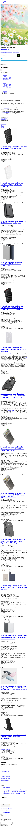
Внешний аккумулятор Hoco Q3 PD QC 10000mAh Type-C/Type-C (13, 222)
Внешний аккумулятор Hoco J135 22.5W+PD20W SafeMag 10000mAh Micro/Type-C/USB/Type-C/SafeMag (13, 395)
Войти (4, 1)
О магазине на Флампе (6, 776)
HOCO (2, 125)
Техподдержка (6, 79)
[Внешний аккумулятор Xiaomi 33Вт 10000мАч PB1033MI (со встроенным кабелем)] (9, 582)
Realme (2, 126)
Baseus (2, 122)
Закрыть (6, 825)
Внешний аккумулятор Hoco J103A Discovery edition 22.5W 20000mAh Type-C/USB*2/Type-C (13, 495)
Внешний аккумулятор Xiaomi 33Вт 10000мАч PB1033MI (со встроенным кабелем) (14, 587)
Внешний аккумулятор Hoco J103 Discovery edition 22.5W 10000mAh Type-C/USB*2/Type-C (12, 448)
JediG (20, 810)
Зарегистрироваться (7, 2)
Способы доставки (5, 780)
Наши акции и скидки (5, 778)
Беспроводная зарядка (5, 749)
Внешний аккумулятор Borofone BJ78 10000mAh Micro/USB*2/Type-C (14, 147)
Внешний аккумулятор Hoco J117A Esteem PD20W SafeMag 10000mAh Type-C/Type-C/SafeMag (13, 541)
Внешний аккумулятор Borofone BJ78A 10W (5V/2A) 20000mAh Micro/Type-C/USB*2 (12, 184)
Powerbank (6, 108)
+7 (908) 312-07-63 (5, 49)
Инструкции (8, 87)
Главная (5, 91)
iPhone (25, 357)
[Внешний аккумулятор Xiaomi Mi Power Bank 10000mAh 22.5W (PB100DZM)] (9, 259)
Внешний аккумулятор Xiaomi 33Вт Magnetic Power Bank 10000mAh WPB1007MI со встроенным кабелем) (14, 688)
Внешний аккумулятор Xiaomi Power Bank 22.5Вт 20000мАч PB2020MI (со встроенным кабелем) (14, 637)
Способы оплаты (4, 782)
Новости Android (7, 78)
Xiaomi (2, 127)
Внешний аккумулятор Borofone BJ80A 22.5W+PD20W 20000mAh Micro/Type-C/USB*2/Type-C (12, 307)
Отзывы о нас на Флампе (6, 808)
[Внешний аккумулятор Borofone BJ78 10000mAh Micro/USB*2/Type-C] (9, 144)
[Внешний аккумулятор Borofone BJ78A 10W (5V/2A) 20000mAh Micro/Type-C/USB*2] (9, 180)
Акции (4, 76)
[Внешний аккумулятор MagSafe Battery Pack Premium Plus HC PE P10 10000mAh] (9, 344)
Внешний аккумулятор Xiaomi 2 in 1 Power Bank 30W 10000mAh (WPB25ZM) (13, 736)
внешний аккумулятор (11, 353)
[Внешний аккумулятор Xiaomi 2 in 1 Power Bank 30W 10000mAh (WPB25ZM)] (9, 732)
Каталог (5, 75)
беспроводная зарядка (5, 112)
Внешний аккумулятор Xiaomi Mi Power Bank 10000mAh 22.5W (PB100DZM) (12, 263)
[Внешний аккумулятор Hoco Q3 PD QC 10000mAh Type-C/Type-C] (9, 218)
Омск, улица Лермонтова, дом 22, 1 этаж (10, 52)
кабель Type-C (11, 410)
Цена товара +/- (4, 118)
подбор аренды (7, 812)
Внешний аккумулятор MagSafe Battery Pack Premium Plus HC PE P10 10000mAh (14, 349)
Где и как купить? (7, 77)
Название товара (4, 119)
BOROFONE (3, 124)
